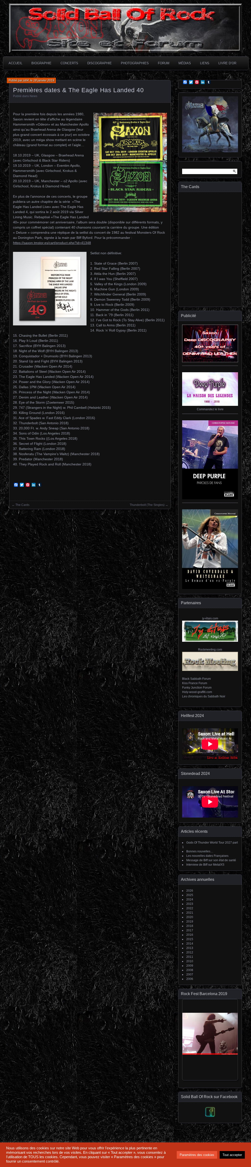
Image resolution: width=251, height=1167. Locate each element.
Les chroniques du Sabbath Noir (203, 696)
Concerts (69, 63)
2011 (189, 957)
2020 (189, 917)
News (33, 96)
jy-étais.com (210, 618)
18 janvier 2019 (43, 80)
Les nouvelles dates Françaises (207, 856)
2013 (189, 948)
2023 (189, 904)
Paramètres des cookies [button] (197, 1155)
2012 (189, 952)
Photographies (135, 63)
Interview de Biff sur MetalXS (205, 864)
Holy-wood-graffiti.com (197, 692)
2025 (189, 895)
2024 (189, 899)
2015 (189, 939)
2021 (189, 912)
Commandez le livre (210, 409)
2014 (189, 943)
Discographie (99, 63)
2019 (189, 921)
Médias (184, 63)
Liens (204, 63)
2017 (189, 930)
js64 (26, 80)
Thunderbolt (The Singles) (147, 505)
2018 (189, 926)
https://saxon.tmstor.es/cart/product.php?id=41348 (52, 243)
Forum (163, 63)
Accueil (15, 63)
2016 (189, 934)
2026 (189, 890)
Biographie (41, 63)
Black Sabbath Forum (196, 678)
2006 (189, 979)
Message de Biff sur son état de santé (211, 860)
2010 (189, 961)
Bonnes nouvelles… (199, 851)
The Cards (22, 505)
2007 (189, 974)
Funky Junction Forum (197, 687)
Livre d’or (227, 63)
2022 (189, 908)
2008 (189, 970)
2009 (189, 965)
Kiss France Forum (194, 683)
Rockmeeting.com (210, 649)
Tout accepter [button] (232, 1155)
